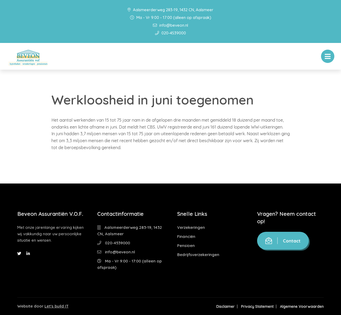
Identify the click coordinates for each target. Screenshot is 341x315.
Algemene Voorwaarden (302, 306)
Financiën (186, 236)
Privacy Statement (257, 306)
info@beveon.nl (173, 25)
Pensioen (186, 245)
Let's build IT (56, 306)
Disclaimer (225, 306)
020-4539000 (173, 32)
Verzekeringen (191, 227)
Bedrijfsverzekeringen (198, 254)
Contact (292, 241)
